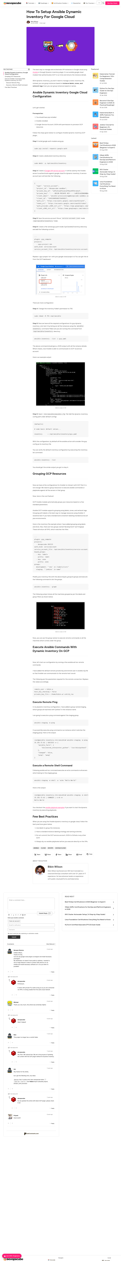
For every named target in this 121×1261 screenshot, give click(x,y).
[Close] (71, 617)
